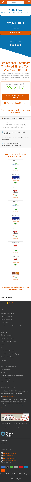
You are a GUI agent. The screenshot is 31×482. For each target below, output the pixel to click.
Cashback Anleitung (6, 316)
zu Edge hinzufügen (9, 455)
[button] (3, 468)
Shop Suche (4, 323)
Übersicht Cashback (6, 335)
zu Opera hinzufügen (9, 460)
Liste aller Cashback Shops (8, 382)
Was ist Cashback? (6, 319)
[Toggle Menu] (29, 2)
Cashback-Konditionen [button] (16, 103)
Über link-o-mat (5, 369)
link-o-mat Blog (5, 379)
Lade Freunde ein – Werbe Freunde (11, 326)
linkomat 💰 (4, 303)
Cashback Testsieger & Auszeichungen (12, 375)
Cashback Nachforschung (8, 341)
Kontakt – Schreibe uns (7, 357)
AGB (2, 347)
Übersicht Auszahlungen (8, 338)
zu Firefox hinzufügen (9, 458)
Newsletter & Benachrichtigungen (10, 354)
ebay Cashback (5, 444)
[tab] (15, 103)
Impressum (4, 360)
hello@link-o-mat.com (9, 396)
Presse (3, 372)
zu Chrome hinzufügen (10, 453)
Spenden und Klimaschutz (8, 366)
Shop (10, 303)
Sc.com (14, 303)
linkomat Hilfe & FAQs (7, 313)
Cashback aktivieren (15, 32)
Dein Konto (4, 332)
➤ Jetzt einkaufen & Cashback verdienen (15, 96)
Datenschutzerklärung (7, 351)
